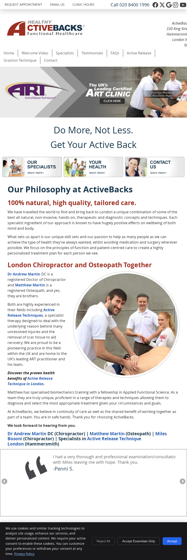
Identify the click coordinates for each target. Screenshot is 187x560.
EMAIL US (57, 4)
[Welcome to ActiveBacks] (46, 34)
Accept (172, 541)
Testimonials (92, 53)
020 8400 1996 (134, 5)
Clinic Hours (83, 4)
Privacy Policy (24, 554)
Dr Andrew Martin (24, 274)
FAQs (115, 53)
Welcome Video (35, 53)
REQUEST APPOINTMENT (23, 4)
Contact (50, 60)
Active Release (139, 53)
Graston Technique (20, 60)
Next (182, 481)
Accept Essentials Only (138, 541)
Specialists (65, 53)
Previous (4, 481)
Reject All (103, 541)
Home (9, 53)
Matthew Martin (30, 285)
